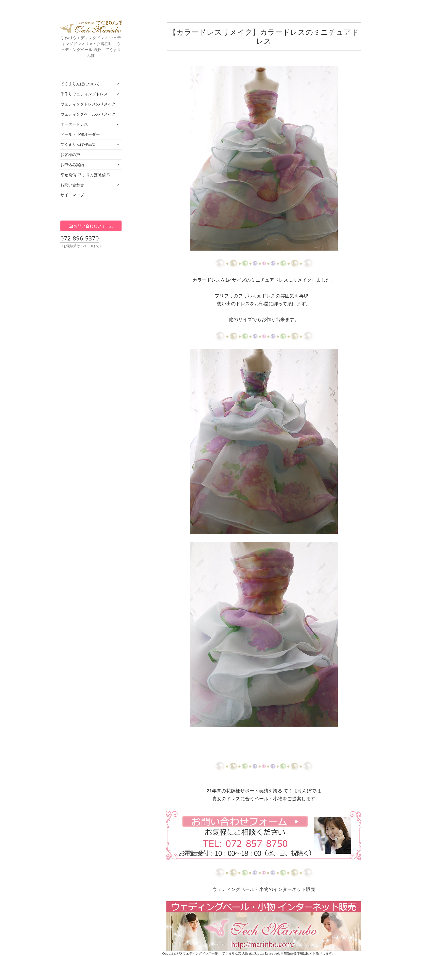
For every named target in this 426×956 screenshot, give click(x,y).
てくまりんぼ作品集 (78, 144)
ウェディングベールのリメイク (88, 114)
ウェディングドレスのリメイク (88, 104)
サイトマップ (72, 195)
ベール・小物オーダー (80, 134)
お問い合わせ (72, 185)
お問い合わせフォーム (93, 226)
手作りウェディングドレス (84, 94)
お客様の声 (70, 154)
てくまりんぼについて (80, 83)
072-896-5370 (79, 238)
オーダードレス (74, 124)
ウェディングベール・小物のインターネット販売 (263, 889)
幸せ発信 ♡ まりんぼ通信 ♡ (85, 174)
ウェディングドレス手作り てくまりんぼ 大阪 (91, 26)
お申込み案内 (72, 164)
